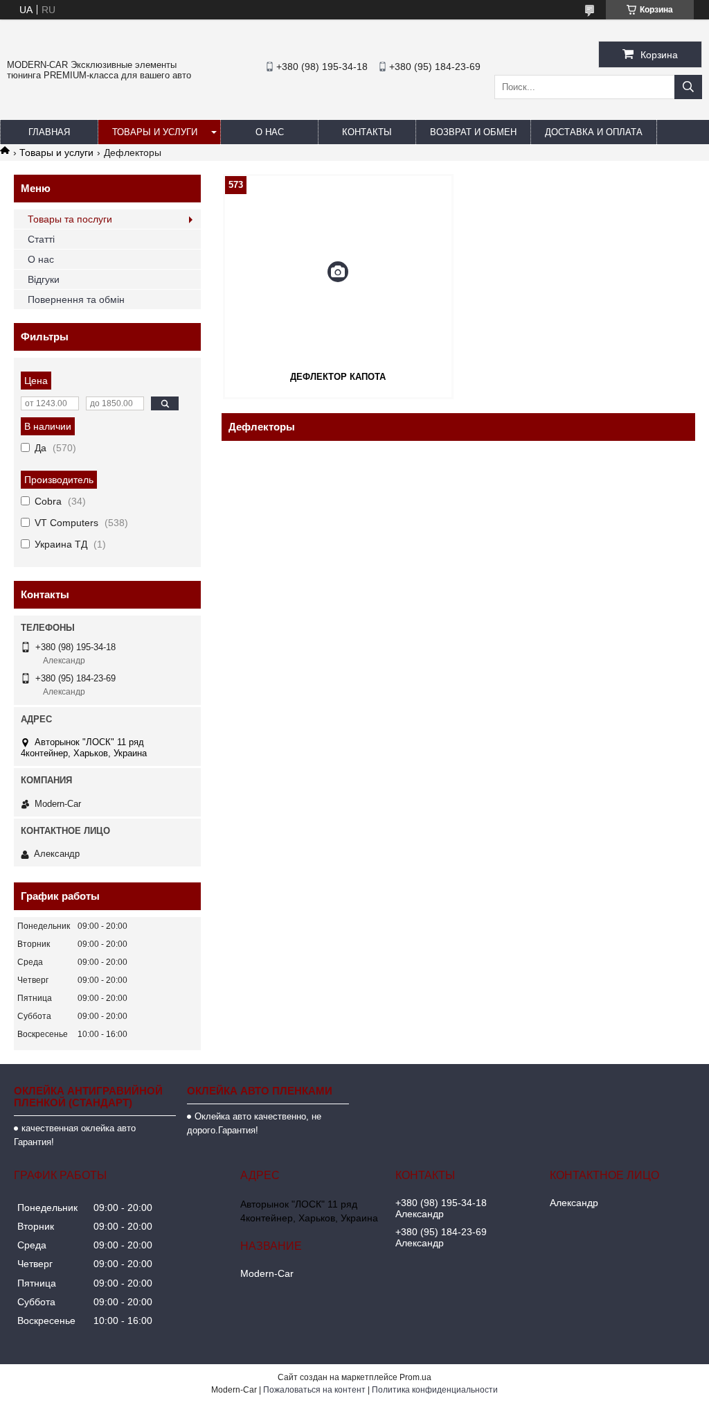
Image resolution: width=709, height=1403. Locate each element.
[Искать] (688, 87)
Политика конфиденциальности (435, 1390)
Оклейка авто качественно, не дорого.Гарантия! (254, 1123)
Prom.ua (415, 1377)
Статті (41, 239)
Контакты (367, 132)
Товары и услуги (154, 132)
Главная (49, 132)
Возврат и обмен (473, 132)
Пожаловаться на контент (314, 1390)
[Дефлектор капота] (338, 272)
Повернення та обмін (76, 299)
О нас (269, 132)
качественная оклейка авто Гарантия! (75, 1135)
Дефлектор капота (338, 377)
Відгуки (44, 279)
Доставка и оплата (594, 132)
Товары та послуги (70, 219)
